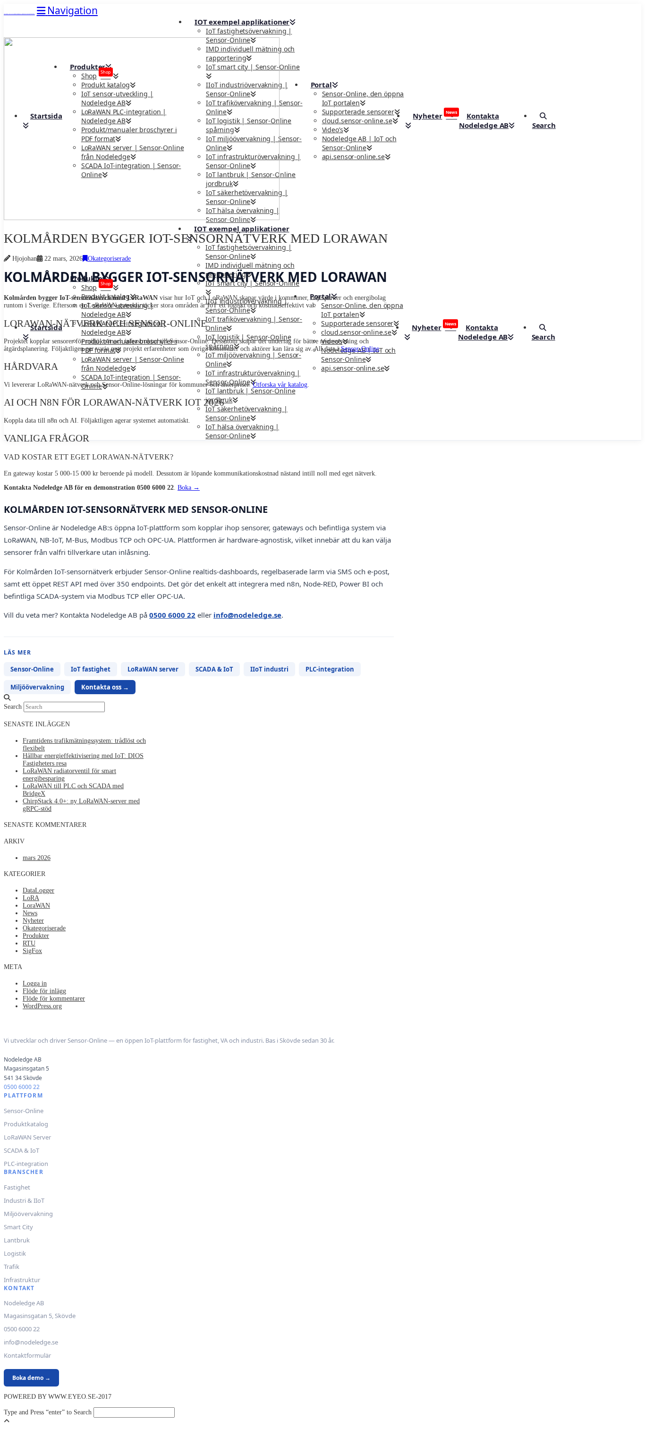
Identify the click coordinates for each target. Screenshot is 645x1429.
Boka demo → (31, 1378)
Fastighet (17, 1187)
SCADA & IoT (214, 669)
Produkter (36, 935)
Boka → (189, 487)
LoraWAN (36, 905)
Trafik (11, 1266)
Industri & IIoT (24, 1200)
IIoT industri (269, 669)
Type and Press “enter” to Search (48, 1412)
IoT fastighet (90, 669)
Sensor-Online (360, 348)
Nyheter (33, 920)
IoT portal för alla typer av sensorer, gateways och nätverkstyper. (19, 14)
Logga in (35, 983)
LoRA (31, 898)
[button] (67, 10)
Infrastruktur (22, 1280)
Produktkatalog (26, 1124)
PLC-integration (330, 669)
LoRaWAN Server (27, 1137)
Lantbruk (17, 1240)
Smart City (18, 1227)
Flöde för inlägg (44, 991)
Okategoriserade (109, 258)
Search (13, 706)
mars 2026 (37, 857)
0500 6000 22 (172, 615)
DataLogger (38, 890)
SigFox (32, 950)
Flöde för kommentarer (54, 998)
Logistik (15, 1253)
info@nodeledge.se (247, 615)
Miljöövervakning (37, 687)
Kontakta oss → (105, 687)
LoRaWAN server (152, 669)
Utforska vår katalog (280, 384)
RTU (29, 943)
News (30, 913)
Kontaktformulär (27, 1355)
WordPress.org (42, 1006)
